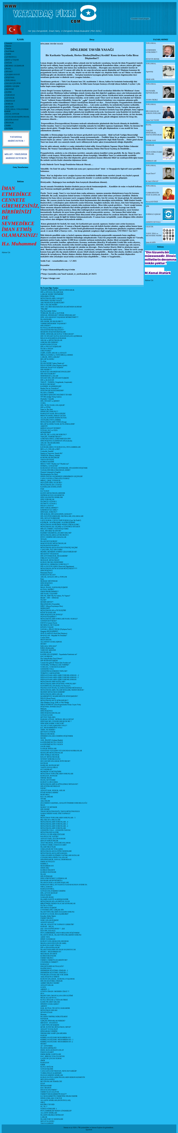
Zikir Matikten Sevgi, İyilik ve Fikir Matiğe (54, 703)
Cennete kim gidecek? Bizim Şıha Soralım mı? (55, 663)
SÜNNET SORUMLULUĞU (50, 759)
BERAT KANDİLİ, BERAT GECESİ (53, 416)
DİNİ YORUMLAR (47, 499)
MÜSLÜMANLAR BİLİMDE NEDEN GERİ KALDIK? (59, 525)
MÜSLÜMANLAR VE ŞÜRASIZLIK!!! (54, 700)
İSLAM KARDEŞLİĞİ (48, 1048)
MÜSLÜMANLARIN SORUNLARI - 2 (54, 826)
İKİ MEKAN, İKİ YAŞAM (49, 625)
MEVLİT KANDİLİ (47, 1121)
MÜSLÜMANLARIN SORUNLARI (53, 828)
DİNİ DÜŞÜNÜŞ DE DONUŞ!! (51, 615)
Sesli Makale (9, 51)
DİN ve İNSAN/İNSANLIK (50, 947)
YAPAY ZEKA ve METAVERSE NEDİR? (154, 235)
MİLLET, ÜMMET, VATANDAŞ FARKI (54, 529)
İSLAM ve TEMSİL (47, 393)
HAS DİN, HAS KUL (48, 931)
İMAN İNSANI (45, 640)
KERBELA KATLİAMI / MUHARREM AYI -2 (56, 1042)
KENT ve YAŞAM (12, 60)
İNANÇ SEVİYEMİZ (47, 780)
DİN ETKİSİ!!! (45, 326)
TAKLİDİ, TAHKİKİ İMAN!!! (51, 437)
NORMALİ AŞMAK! (153, 214)
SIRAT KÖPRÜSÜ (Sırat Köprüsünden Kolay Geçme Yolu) (60, 705)
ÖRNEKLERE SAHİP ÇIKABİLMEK (53, 1033)
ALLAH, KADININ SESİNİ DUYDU (53, 418)
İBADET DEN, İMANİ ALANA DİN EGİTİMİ (56, 996)
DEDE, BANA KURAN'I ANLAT (52, 1050)
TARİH (8, 126)
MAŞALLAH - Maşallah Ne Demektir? (53, 636)
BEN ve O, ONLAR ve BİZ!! (50, 449)
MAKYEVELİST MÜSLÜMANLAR (53, 543)
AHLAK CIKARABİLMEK (50, 443)
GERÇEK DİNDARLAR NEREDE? (52, 1021)
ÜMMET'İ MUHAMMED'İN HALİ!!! (53, 1094)
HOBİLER (9, 104)
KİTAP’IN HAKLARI (48, 612)
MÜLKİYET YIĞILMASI (49, 554)
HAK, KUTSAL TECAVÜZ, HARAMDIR (55, 1008)
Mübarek (43, 709)
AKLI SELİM (45, 801)
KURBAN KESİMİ (47, 462)
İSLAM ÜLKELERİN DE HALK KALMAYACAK (58, 950)
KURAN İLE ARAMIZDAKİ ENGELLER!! (55, 372)
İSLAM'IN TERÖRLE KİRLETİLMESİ (53, 1017)
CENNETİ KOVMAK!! (48, 621)
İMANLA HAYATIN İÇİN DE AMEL (53, 943)
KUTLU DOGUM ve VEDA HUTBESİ (54, 1000)
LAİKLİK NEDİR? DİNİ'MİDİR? (52, 294)
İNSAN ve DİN (45, 445)
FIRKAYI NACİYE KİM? (49, 558)
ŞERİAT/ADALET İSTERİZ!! (50, 428)
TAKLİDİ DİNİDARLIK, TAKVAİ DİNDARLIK (57, 290)
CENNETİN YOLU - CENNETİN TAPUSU (55, 830)
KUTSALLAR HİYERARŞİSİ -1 (51, 328)
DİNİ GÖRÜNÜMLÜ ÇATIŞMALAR (53, 878)
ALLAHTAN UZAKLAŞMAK (51, 642)
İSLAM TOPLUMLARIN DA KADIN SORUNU (57, 912)
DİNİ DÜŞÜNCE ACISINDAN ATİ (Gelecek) (56, 441)
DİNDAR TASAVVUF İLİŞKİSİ (51, 368)
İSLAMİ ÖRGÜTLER (48, 847)
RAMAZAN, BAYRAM (48, 776)
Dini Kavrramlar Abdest (48, 311)
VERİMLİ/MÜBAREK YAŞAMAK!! (53, 324)
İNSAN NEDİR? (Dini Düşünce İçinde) (53, 365)
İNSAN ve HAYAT (47, 506)
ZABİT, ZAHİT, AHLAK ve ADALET (53, 353)
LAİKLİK (43, 1117)
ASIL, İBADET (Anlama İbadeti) (51, 740)
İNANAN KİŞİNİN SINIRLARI (51, 1075)
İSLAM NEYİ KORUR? (48, 541)
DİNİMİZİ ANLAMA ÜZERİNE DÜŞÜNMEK (56, 736)
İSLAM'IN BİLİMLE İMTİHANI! (52, 1115)
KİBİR (42, 1065)
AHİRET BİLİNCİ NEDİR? (49, 983)
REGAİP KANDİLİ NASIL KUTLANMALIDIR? (57, 424)
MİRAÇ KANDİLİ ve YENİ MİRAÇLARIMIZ (56, 355)
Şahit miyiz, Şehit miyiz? (48, 646)
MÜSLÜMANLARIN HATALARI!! (52, 682)
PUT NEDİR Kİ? (46, 770)
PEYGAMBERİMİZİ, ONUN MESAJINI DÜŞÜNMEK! (60, 933)
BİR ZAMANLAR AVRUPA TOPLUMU (153, 112)
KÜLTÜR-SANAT (12, 120)
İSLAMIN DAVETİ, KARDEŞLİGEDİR (54, 899)
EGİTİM (9, 92)
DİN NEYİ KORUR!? (48, 374)
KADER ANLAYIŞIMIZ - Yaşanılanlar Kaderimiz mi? (58, 654)
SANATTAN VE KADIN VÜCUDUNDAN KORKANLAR (61, 751)
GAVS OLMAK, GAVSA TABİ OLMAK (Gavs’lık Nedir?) (60, 520)
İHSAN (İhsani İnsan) (47, 698)
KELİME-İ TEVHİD (47, 1105)
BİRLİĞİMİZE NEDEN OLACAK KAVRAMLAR (57, 904)
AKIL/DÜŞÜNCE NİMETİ (49, 977)
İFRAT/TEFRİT (45, 895)
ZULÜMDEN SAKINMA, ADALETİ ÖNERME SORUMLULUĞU (63, 803)
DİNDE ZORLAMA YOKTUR (51, 1098)
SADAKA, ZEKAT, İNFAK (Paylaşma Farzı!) (56, 629)
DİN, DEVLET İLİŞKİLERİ (50, 518)
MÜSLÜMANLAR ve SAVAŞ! (51, 485)
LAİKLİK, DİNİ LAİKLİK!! (50, 357)
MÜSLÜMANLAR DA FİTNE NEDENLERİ (55, 851)
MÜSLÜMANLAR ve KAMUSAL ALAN (55, 901)
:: (5, 43)
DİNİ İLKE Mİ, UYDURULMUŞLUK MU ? (55, 721)
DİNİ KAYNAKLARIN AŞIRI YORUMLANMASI (58, 679)
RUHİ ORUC (45, 795)
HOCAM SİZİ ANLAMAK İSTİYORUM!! (55, 761)
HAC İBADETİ (45, 1088)
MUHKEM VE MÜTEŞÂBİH (50, 772)
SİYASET (9, 72)
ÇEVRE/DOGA (11, 57)
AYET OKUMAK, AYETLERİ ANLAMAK (55, 843)
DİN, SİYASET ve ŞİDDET (50, 401)
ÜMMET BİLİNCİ (46, 918)
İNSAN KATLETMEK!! (48, 1090)
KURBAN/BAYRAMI (48, 956)
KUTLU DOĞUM (46, 1067)
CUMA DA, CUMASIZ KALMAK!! (53, 667)
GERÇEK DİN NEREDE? (49, 342)
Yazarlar (8, 49)
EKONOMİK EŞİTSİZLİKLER (152, 92)
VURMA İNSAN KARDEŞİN (50, 1073)
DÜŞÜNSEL (10, 77)
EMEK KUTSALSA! (47, 862)
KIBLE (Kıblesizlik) (47, 648)
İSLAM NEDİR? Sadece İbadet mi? (52, 363)
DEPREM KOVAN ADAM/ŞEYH (52, 495)
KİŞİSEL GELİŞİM (12, 86)
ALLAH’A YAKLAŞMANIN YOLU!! (53, 726)
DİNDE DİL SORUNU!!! (49, 411)
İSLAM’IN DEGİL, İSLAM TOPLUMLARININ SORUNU (60, 935)
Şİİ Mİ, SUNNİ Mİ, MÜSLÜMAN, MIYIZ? (55, 1027)
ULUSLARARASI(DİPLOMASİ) (17, 117)
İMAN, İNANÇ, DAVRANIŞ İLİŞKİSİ (54, 587)
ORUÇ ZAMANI (46, 887)
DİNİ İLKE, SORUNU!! (48, 512)
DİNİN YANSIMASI (47, 939)
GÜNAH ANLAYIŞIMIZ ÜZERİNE (52, 891)
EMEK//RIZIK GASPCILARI (50, 1054)
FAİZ (42, 489)
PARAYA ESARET (47, 1052)
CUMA (43, 403)
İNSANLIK (10, 123)
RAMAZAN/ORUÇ (47, 889)
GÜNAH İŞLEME (46, 1069)
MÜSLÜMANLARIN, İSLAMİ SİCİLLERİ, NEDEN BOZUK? (62, 690)
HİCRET (43, 644)
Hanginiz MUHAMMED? (49, 631)
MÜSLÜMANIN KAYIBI (49, 832)
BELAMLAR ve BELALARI (50, 820)
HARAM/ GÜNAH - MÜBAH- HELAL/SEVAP (57, 719)
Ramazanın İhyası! (46, 573)
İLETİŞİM (9, 129)
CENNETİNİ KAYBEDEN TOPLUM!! (53, 671)
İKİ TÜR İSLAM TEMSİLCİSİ (51, 1081)
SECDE (43, 738)
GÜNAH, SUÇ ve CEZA (49, 430)
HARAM (43, 1035)
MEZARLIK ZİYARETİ (48, 954)
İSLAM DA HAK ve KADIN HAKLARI (54, 883)
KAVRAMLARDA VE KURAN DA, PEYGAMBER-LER (60, 447)
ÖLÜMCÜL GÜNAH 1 (48, 502)
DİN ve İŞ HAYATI (47, 380)
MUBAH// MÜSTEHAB (48, 581)
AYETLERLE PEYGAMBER (50, 420)
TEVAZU (43, 539)
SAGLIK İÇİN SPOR (13, 83)
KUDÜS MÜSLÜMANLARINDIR (52, 493)
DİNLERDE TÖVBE (47, 296)
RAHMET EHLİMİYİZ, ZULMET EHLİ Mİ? (55, 533)
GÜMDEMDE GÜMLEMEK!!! (151, 51)
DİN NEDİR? (45, 585)
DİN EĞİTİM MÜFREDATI (50, 786)
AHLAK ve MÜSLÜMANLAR (51, 340)
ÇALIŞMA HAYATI (13, 75)
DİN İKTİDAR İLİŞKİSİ (49, 661)
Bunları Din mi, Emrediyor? (49, 388)
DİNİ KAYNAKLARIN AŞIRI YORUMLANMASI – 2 (59, 675)
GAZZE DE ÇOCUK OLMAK (51, 1058)
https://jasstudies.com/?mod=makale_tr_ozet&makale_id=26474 (69, 274)
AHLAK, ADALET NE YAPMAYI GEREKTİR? (57, 924)
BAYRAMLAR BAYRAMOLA (51, 880)
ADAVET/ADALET (47, 922)
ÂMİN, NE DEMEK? (47, 730)
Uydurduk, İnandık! (47, 451)
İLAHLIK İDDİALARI (48, 749)
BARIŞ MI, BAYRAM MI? (49, 765)
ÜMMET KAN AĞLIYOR (49, 1092)
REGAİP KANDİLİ (47, 359)
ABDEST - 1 (44, 989)
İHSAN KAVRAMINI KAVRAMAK (53, 338)
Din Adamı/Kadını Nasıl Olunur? (51, 659)
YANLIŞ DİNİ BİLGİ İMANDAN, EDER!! (55, 470)
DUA (42, 994)
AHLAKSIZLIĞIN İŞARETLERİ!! (52, 303)
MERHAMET (45, 608)
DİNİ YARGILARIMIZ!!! (49, 508)
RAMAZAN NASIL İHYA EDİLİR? (52, 414)
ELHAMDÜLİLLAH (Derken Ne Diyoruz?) (55, 686)
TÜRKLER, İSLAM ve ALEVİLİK (52, 313)
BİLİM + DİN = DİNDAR (49, 598)
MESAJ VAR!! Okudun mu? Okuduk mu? (54, 464)
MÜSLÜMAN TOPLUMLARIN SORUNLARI (56, 774)
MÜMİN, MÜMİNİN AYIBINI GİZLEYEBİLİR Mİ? (58, 552)
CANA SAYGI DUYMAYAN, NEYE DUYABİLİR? (58, 1071)
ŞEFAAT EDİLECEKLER (49, 841)
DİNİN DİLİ (44, 868)
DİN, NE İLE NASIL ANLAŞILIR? (52, 405)
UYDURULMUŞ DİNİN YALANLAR (53, 857)
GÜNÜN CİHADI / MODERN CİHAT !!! (54, 991)
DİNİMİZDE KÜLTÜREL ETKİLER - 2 (54, 971)
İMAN (42, 805)
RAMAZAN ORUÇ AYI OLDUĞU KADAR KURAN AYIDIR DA (63, 885)
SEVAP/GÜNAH (46, 1012)
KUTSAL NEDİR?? (47, 589)
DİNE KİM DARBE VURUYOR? (52, 723)
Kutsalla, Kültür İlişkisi (48, 916)
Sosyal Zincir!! (151, 173)
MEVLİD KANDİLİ (47, 1079)
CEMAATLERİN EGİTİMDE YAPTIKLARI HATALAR (59, 855)
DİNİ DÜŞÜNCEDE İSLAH (50, 713)
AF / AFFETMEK (46, 1046)
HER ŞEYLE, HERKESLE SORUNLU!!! (54, 564)
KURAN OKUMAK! (47, 384)
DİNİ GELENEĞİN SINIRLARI (51, 497)
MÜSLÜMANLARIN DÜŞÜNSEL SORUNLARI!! (58, 684)
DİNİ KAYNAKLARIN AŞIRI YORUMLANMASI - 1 (59, 677)
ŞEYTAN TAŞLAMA (47, 717)
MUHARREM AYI (47, 866)
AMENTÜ (44, 426)
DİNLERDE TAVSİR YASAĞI (51, 301)
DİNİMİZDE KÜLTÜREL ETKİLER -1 (53, 973)
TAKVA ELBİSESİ (46, 1123)
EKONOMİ (10, 89)
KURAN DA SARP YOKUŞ (50, 945)
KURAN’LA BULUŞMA (49, 782)
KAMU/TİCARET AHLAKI (50, 1002)
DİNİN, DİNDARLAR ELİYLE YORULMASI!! (57, 334)
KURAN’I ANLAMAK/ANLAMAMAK (54, 941)
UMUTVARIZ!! (45, 351)
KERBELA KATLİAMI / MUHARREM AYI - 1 (56, 1040)
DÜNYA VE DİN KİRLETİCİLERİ (52, 834)
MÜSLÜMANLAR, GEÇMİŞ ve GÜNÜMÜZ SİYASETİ (60, 527)
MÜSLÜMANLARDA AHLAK (51, 694)
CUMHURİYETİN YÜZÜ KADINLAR (153, 194)
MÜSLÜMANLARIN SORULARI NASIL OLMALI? (59, 619)
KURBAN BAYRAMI (48, 872)
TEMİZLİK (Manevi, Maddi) (50, 455)
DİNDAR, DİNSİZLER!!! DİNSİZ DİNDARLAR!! (58, 315)
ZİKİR (42, 816)
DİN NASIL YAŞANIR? (49, 594)
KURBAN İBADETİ (47, 870)
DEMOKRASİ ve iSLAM (49, 376)
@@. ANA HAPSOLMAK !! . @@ (52, 929)
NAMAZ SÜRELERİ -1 (48, 1109)
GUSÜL (43, 987)
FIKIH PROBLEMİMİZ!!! (49, 592)
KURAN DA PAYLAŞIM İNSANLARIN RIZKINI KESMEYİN (62, 1077)
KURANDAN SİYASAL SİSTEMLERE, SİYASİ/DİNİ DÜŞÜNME (63, 468)
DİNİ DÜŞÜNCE (46, 571)
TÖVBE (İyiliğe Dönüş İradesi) (50, 397)
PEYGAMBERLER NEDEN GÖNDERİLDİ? (56, 1111)
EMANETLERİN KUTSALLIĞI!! (52, 966)
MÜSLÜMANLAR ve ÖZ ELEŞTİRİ (53, 610)
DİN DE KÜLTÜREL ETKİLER (51, 981)
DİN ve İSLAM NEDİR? (48, 305)
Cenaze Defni (44, 638)
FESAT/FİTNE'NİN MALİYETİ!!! (52, 330)
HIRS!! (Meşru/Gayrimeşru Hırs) (51, 606)
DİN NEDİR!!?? (46, 370)
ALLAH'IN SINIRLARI (48, 1113)
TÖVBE (43, 799)
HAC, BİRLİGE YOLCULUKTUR (52, 1056)
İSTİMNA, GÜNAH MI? (49, 466)
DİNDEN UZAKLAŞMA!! (49, 1004)
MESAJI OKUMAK (47, 734)
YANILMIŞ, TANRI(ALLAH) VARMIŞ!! (54, 665)
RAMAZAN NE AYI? (48, 575)
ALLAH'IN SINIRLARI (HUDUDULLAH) (55, 1100)
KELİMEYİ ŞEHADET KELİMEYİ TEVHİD (56, 395)
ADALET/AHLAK (47, 985)
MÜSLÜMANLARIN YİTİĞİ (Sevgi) (53, 422)
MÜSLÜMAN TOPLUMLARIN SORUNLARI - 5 (57, 818)
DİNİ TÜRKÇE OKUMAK (49, 755)
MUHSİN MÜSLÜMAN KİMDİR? (52, 692)
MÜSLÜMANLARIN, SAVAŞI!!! (52, 298)
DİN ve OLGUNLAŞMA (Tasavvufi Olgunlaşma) (57, 566)
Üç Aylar (43, 361)
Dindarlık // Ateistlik (47, 399)
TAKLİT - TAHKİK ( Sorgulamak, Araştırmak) (56, 382)
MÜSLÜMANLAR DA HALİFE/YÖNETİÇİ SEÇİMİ (58, 548)
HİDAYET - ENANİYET (49, 1023)
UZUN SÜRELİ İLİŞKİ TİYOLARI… (154, 153)
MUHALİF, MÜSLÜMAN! (50, 560)
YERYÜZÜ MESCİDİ (48, 650)
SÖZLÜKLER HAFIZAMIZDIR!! (52, 391)
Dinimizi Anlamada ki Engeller (50, 472)
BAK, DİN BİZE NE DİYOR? (50, 531)
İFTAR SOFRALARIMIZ (49, 793)
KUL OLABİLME (46, 797)
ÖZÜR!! (43, 788)
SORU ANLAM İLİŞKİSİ (49, 920)
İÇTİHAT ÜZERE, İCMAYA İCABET (53, 845)
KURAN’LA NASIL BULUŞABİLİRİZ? (54, 914)
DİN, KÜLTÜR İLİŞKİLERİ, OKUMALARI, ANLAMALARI (61, 516)
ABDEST (43, 1006)
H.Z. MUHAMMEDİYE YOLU (51, 728)
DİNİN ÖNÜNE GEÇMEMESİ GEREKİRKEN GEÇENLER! (61, 476)
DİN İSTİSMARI (46, 876)
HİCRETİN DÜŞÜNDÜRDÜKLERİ (53, 332)
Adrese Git (6, 252)
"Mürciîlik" (44, 309)
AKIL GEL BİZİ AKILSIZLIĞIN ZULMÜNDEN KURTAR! (61, 307)
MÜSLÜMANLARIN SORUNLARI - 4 (54, 822)
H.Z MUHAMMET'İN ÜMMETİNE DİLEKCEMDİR (58, 1096)
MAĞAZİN (10, 107)
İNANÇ (8, 69)
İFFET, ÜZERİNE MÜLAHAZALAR (53, 537)
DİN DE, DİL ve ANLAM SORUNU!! (53, 435)
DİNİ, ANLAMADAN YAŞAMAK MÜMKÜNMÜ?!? (59, 317)
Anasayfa (9, 43)
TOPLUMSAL (11, 80)
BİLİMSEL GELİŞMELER (15, 66)
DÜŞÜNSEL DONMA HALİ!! (51, 707)
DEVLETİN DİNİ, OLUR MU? (51, 483)
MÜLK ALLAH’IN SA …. (49, 998)
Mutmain (43, 1014)
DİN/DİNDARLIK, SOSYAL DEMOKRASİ (55, 860)
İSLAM (43, 874)
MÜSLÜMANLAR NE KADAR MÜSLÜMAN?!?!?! (58, 569)
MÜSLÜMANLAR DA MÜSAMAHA (53, 853)
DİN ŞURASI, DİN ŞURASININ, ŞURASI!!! (56, 514)
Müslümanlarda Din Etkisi (49, 474)
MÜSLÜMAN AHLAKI (48, 1010)
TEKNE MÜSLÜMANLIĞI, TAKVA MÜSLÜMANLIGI (60, 811)
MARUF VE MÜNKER (48, 807)
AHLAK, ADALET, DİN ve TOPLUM (53, 577)
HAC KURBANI (46, 656)
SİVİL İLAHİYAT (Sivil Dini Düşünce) (53, 633)
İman (42, 579)
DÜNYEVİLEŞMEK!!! (48, 617)
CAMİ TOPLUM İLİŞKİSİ (49, 1025)
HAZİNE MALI (45, 968)
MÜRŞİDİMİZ (45, 432)
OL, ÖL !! (43, 1107)
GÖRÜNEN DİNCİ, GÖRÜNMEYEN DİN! (55, 439)
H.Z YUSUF (44, 491)
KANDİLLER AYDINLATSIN (51, 487)
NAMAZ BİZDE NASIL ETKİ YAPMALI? (55, 813)
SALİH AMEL (45, 746)
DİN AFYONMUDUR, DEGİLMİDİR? (54, 556)
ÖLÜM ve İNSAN (46, 349)
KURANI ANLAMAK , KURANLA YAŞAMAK (57, 979)
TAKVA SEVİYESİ (47, 460)
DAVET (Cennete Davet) (48, 623)
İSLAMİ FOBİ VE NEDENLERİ (51, 1119)
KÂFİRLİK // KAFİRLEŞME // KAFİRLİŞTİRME (57, 522)
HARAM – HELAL (47, 927)
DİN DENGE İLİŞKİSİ (48, 908)
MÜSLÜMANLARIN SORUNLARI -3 (54, 824)
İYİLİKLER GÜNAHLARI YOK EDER (54, 975)
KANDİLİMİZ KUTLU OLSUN (51, 742)
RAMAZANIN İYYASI (48, 344)
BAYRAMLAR (45, 652)
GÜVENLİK (10, 98)
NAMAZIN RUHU (47, 897)
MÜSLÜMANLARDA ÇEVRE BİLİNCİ (54, 535)
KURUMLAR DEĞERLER (49, 458)
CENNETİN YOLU (47, 669)
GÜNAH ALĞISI (46, 715)
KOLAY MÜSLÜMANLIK (50, 757)
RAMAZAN (44, 964)
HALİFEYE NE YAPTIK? (49, 837)
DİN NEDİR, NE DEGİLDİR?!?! (51, 321)
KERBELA (44, 864)
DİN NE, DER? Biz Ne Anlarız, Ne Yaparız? (55, 596)
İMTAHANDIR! (46, 1086)
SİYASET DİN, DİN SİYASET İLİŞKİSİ (54, 378)
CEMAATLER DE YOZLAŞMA (51, 849)
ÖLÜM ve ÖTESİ (46, 906)
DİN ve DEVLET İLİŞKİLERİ (50, 347)
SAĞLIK (9, 63)
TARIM (8, 54)
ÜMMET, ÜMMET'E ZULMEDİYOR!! (54, 960)
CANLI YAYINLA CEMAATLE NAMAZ (54, 478)
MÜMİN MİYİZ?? (46, 602)
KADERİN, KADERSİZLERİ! (50, 386)
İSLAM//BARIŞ (46, 319)
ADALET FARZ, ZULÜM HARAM (52, 839)
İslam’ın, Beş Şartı (46, 409)
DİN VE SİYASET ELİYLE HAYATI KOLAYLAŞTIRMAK (61, 336)
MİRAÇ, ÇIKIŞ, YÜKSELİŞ (50, 481)
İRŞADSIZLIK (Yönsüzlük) (50, 604)
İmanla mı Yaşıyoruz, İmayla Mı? (51, 453)
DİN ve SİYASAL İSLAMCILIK (51, 292)
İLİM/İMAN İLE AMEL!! (49, 510)
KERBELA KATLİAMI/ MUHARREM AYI (55, 1038)
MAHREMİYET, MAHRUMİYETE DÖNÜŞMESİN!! (59, 696)
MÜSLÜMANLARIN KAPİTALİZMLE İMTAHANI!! (59, 784)
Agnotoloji (149, 72)
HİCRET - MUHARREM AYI (50, 952)
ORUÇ (42, 1102)
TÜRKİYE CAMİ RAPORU (50, 673)
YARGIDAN (10, 95)
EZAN (42, 1084)
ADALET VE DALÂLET (49, 1029)
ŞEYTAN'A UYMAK (47, 732)
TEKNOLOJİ (10, 101)
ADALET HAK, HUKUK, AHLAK (52, 790)
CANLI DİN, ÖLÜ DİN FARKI (51, 550)
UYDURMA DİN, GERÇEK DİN (52, 910)
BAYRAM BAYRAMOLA (49, 545)
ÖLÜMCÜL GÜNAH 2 (48, 504)
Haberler (8, 46)
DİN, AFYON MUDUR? (49, 893)
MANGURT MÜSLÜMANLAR (51, 753)
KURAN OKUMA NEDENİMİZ (51, 562)
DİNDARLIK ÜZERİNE (48, 1031)
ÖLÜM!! (43, 600)
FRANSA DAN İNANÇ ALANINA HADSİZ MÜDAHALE (61, 688)
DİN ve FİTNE (45, 407)
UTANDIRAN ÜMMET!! (49, 962)
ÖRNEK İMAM (46, 778)
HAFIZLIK (44, 1019)
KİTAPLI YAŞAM (46, 627)
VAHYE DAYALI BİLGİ (49, 767)
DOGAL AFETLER (12, 114)
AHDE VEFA (45, 937)
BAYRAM (44, 763)
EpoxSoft (89, 1130)
